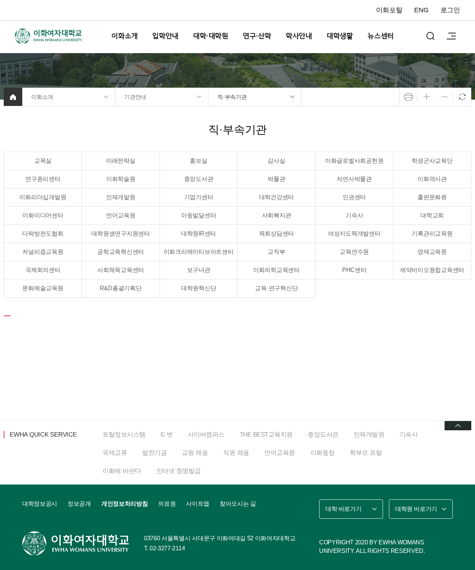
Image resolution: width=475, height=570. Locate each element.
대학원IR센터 (198, 233)
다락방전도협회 (42, 233)
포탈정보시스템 (123, 434)
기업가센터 (198, 197)
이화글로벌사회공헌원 (354, 161)
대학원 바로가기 (416, 509)
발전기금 (154, 452)
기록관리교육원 (432, 233)
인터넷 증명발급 (178, 471)
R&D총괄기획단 (121, 288)
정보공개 (79, 504)
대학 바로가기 (343, 509)
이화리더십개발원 (42, 197)
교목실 (43, 161)
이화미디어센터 (42, 215)
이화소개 (124, 36)
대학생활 (340, 36)
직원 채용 (236, 452)
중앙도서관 (198, 179)
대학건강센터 (276, 197)
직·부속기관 (232, 97)
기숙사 (354, 215)
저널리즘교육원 (42, 252)
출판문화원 (432, 197)
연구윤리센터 (42, 179)
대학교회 (432, 215)
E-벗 (167, 434)
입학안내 (165, 36)
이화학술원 (120, 179)
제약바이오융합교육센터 (432, 270)
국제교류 (114, 452)
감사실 (276, 161)
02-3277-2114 (167, 548)
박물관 (276, 179)
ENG (421, 10)
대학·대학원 (210, 36)
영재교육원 (432, 252)
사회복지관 (276, 215)
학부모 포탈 (366, 452)
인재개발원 (120, 197)
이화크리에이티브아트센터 (199, 252)
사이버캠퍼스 (206, 434)
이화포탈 (389, 10)
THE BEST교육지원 (266, 434)
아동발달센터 (198, 215)
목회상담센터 (276, 233)
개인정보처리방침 (124, 504)
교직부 (276, 252)
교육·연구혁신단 (276, 288)
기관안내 (135, 97)
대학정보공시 (39, 504)
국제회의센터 (42, 270)
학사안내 (299, 36)
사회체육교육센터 (120, 270)
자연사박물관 (354, 179)
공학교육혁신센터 (120, 252)
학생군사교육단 (432, 161)
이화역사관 (432, 179)
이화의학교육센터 (276, 270)
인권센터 (354, 197)
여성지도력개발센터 (354, 233)
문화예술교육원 (42, 288)
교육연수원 (354, 252)
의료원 (167, 504)
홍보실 (198, 161)
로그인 (450, 10)
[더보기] (458, 425)
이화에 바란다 (121, 471)
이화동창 (322, 452)
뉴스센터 (380, 36)
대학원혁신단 (198, 288)
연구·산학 (257, 36)
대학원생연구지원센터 (120, 233)
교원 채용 (195, 452)
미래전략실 (120, 161)
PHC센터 (354, 270)
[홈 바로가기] (13, 97)
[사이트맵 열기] (451, 36)
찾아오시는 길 (238, 504)
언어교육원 (120, 215)
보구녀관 (198, 270)
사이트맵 (197, 504)
